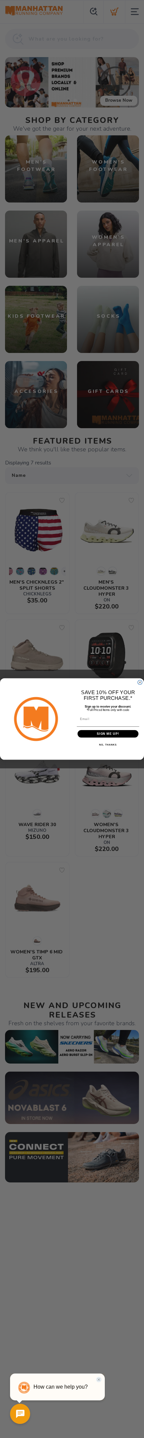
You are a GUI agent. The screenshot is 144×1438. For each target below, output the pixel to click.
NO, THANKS (108, 745)
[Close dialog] (140, 682)
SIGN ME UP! (108, 733)
